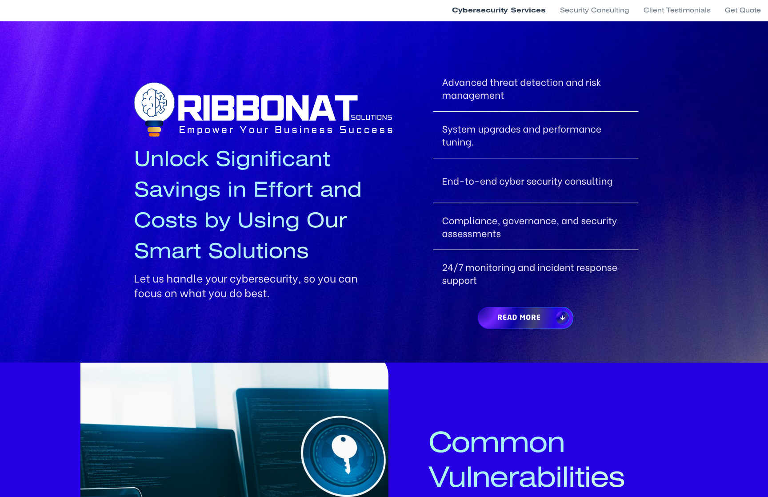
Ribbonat (266, 109)
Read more (519, 318)
